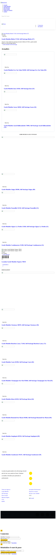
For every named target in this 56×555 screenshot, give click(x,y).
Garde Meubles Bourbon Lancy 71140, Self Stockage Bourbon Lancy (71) (24, 343)
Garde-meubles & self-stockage (10, 44)
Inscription (14, 542)
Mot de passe (4, 538)
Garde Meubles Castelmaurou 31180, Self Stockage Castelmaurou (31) (23, 245)
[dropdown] (53, 24)
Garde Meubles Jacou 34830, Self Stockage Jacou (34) (20, 107)
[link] (2, 45)
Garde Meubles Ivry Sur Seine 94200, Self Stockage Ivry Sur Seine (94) (25, 70)
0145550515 (5, 264)
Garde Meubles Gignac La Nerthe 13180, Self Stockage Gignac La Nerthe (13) (25, 226)
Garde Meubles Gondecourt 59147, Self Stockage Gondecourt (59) (21, 454)
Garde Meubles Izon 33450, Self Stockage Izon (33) (19, 88)
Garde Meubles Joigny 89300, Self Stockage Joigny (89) (18, 189)
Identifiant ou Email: (5, 550)
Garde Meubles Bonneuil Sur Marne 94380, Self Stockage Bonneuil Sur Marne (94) (27, 417)
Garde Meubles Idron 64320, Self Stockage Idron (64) (18, 399)
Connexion (40, 25)
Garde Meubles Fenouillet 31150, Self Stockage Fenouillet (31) (20, 208)
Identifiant (3, 537)
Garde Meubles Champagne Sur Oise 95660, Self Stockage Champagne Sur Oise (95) (27, 380)
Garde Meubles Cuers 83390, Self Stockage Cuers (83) (18, 362)
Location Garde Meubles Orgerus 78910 (14, 262)
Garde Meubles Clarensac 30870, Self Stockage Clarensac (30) (20, 325)
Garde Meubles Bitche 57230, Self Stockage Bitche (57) (18, 39)
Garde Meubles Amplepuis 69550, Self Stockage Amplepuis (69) (21, 436)
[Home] (4, 24)
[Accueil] (31, 498)
